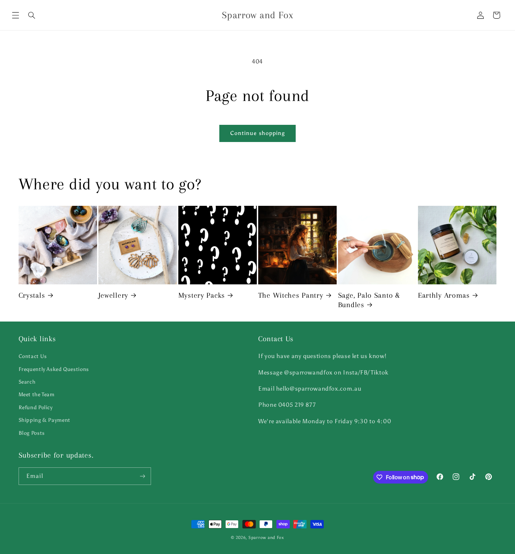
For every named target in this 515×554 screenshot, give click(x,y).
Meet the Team (37, 394)
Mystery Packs (201, 295)
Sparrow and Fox (266, 537)
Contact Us (33, 356)
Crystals (32, 295)
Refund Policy (36, 407)
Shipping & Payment (44, 420)
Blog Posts (32, 433)
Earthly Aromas (444, 295)
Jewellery (113, 295)
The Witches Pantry (290, 295)
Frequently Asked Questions (54, 369)
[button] (15, 15)
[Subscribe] (142, 476)
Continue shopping (257, 133)
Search (27, 382)
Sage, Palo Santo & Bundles (369, 300)
